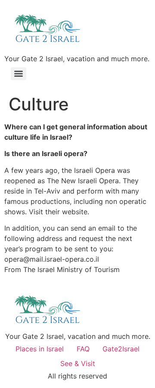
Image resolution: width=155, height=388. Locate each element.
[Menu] (18, 73)
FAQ (83, 348)
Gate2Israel (121, 348)
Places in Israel (40, 348)
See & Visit (77, 363)
